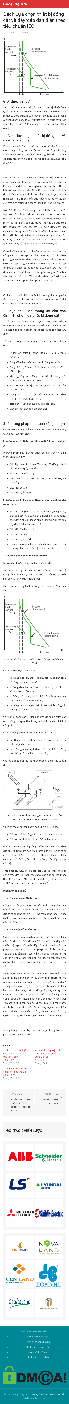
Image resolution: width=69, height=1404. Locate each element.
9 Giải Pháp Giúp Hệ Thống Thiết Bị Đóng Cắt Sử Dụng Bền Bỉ (48, 1053)
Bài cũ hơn (21, 1102)
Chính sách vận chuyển (38, 1341)
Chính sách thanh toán (38, 1346)
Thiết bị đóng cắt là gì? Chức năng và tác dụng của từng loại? (15, 1053)
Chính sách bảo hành (38, 1357)
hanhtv (24, 32)
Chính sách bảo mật (37, 1336)
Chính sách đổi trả (37, 1352)
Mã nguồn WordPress (42, 1394)
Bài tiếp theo (49, 1099)
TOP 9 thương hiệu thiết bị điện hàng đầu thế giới (17, 1070)
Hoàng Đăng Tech (15, 4)
